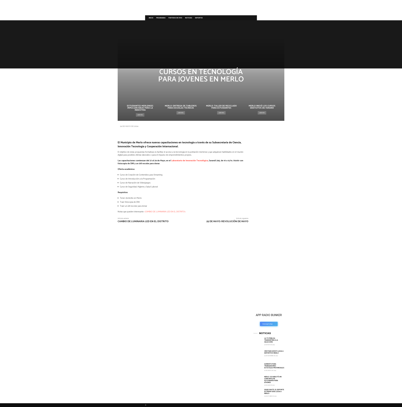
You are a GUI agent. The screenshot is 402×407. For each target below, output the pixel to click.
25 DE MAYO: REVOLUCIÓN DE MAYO (227, 221)
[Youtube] (249, 17)
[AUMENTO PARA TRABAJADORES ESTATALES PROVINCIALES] (258, 368)
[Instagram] (242, 17)
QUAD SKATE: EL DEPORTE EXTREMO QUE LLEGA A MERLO (274, 391)
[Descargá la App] (268, 294)
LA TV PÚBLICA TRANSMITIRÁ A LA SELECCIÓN (271, 340)
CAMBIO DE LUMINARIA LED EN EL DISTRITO (143, 221)
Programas (161, 18)
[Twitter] (246, 17)
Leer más (140, 115)
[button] (254, 18)
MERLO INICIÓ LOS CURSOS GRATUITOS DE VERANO (262, 107)
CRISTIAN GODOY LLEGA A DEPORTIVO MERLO (273, 352)
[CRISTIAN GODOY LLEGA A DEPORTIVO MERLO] (258, 355)
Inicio (151, 18)
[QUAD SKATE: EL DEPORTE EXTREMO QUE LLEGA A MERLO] (258, 393)
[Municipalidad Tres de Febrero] (269, 263)
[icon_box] (268, 319)
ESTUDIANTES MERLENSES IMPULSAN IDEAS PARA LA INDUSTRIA (140, 108)
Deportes (199, 18)
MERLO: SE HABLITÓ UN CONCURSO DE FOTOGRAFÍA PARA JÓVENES (273, 379)
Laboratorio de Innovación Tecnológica (189, 160)
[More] (184, 130)
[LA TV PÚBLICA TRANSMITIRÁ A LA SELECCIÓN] (258, 342)
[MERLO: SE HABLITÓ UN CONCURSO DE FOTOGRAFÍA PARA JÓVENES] (258, 380)
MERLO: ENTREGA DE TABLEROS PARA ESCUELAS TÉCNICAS (181, 107)
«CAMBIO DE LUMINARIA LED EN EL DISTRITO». (165, 211)
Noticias (188, 18)
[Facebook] (239, 17)
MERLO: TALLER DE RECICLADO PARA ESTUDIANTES (221, 107)
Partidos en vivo (175, 18)
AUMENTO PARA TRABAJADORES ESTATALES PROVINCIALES (274, 366)
